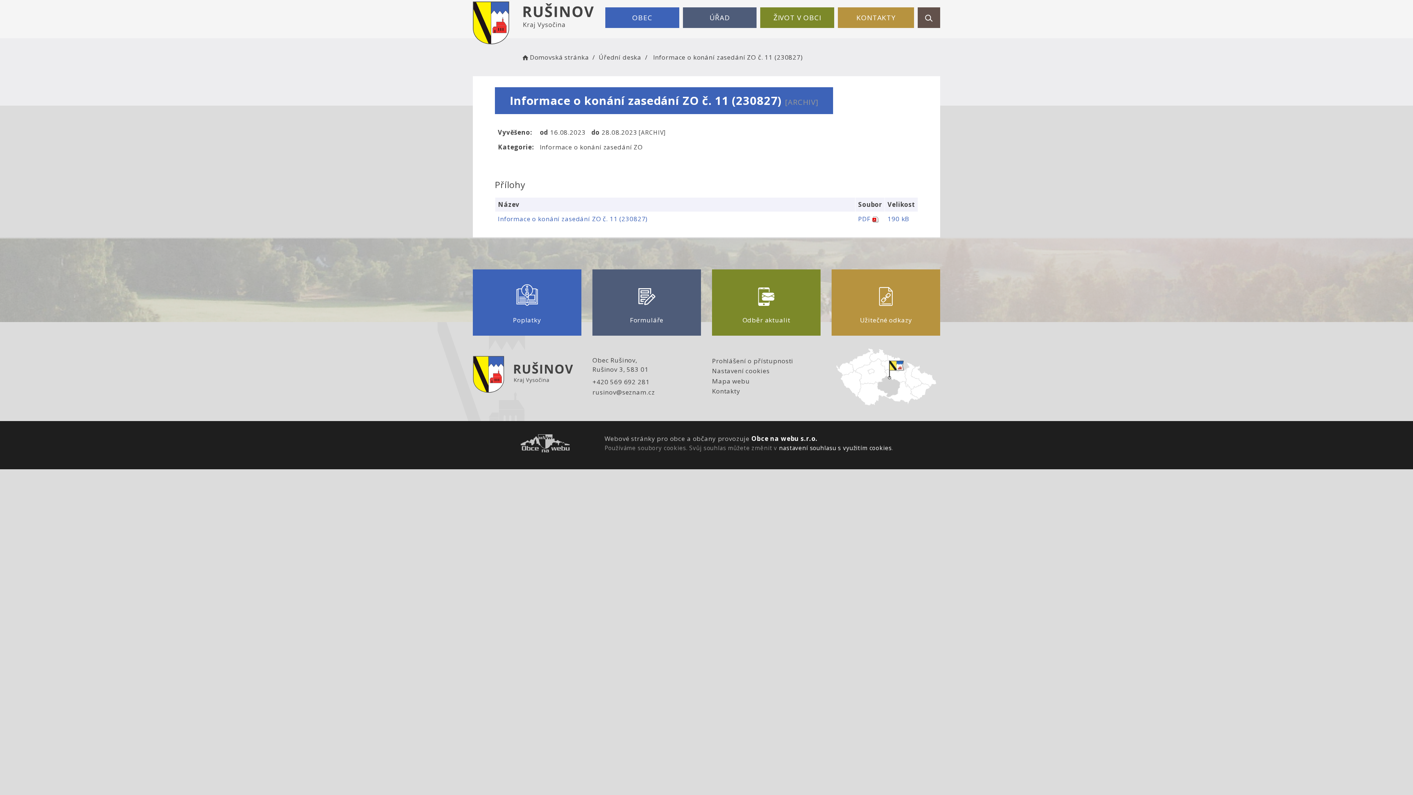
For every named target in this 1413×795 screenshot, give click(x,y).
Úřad (719, 17)
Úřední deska (620, 57)
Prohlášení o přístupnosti (752, 361)
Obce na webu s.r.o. (784, 438)
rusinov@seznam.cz (623, 392)
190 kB (898, 219)
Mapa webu (731, 381)
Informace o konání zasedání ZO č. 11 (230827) (573, 219)
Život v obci (797, 17)
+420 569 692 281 (621, 382)
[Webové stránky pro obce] (545, 444)
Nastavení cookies (740, 371)
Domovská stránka (559, 57)
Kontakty (876, 17)
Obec (642, 17)
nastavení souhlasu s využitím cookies (835, 448)
